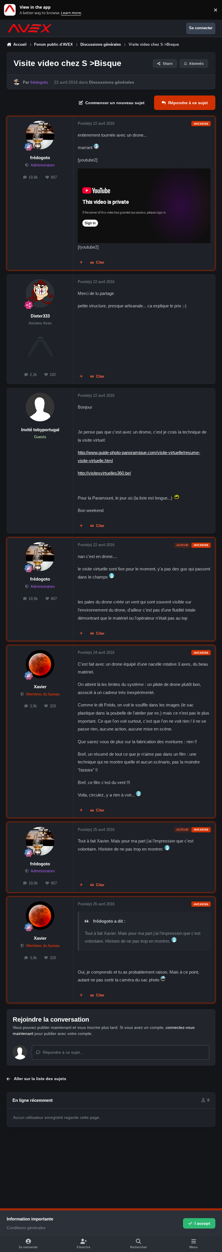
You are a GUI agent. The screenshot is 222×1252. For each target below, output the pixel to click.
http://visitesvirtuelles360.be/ (104, 473)
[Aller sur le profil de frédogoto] (17, 82)
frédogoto (40, 157)
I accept (202, 1223)
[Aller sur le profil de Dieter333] (40, 293)
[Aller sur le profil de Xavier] (40, 664)
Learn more (11, 10)
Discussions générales (111, 82)
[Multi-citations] (81, 262)
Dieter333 (40, 315)
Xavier (40, 686)
